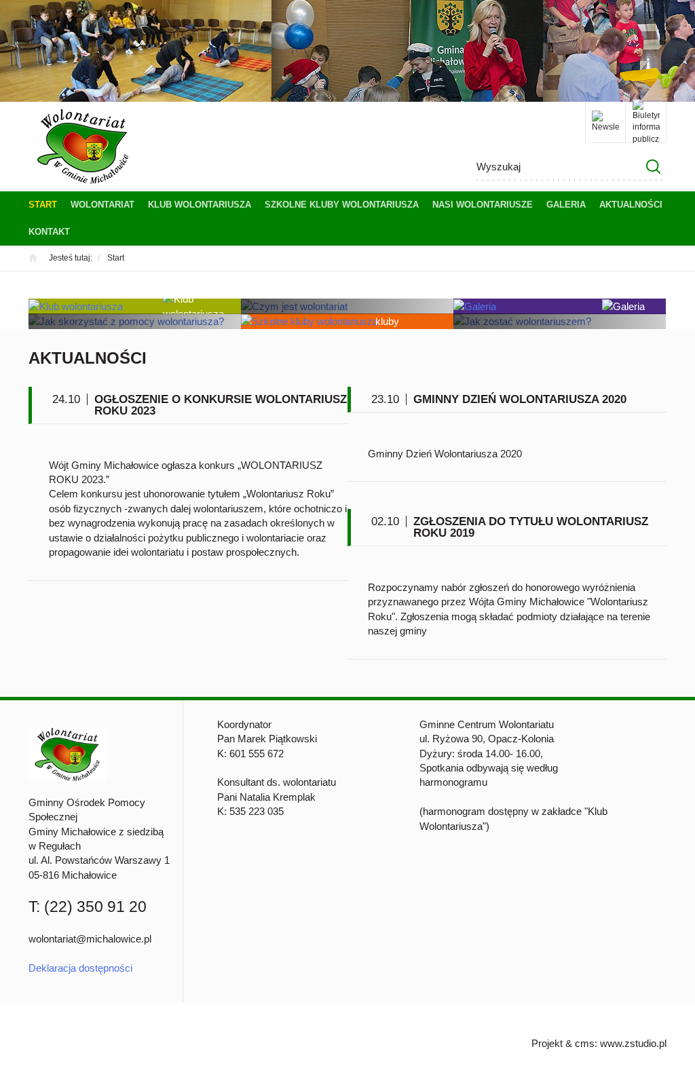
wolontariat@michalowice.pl (90, 939)
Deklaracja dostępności (80, 968)
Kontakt (49, 232)
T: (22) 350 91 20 (88, 906)
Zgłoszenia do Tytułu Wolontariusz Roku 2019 (530, 527)
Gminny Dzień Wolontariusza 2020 (519, 399)
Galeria (566, 204)
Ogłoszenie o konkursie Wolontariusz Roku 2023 (220, 405)
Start (43, 204)
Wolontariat (102, 204)
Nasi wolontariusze (482, 204)
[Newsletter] (605, 122)
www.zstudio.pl (633, 1043)
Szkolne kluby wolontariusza (342, 204)
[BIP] (646, 122)
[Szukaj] (652, 166)
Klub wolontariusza (199, 204)
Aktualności (630, 204)
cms (585, 1043)
